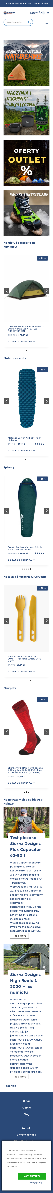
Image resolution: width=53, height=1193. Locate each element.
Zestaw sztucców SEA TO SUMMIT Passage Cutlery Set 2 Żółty (24, 658)
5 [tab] (30, 569)
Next (46, 291)
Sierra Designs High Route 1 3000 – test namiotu (25, 983)
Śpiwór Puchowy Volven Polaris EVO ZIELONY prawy (25, 548)
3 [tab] (28, 350)
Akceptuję (32, 1176)
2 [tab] (26, 350)
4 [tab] (28, 569)
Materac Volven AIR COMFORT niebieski (25, 438)
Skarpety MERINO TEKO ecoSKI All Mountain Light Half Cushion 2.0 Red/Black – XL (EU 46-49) (25, 770)
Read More (20, 936)
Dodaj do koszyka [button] (20, 450)
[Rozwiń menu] (46, 23)
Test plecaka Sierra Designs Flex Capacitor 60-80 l (25, 846)
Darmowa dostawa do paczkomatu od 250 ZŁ (28, 3)
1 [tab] (24, 350)
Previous (6, 291)
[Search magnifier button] (29, 22)
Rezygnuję (35, 1182)
